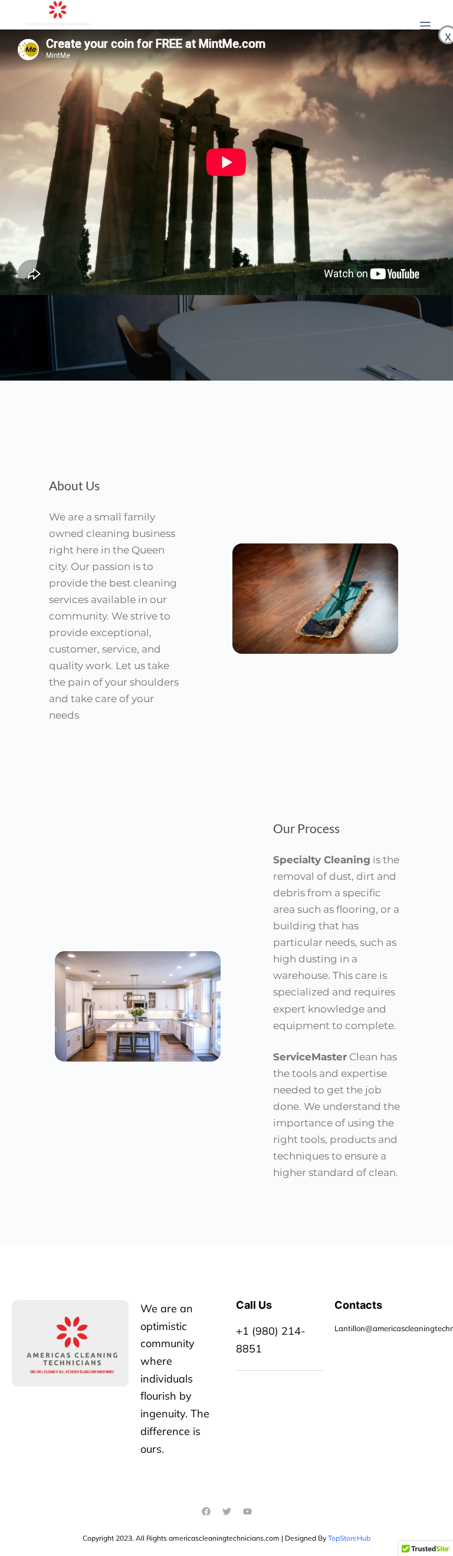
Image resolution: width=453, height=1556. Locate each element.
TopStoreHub (349, 1538)
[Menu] (425, 26)
